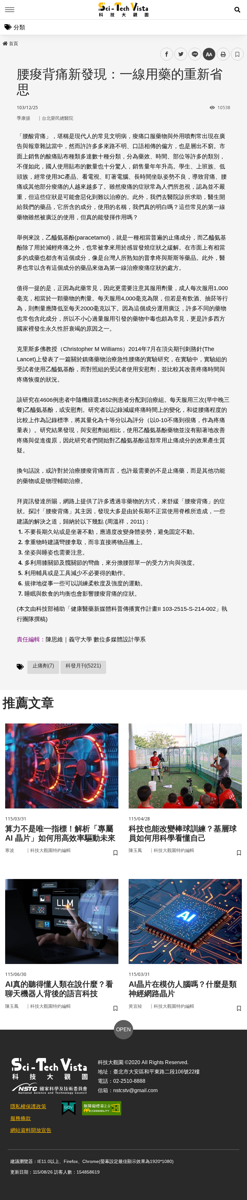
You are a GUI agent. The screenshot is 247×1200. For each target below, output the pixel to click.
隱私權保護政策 (28, 1106)
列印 (223, 54)
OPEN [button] (123, 1029)
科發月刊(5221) (83, 665)
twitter (181, 54)
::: (4, 42)
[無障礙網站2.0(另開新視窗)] (101, 1108)
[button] (237, 9)
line (193, 54)
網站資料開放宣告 (30, 1130)
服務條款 (20, 1118)
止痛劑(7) (43, 665)
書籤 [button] (237, 54)
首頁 (13, 43)
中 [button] (209, 54)
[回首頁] (124, 9)
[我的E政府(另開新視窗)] (69, 1108)
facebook (166, 54)
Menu (9, 9)
